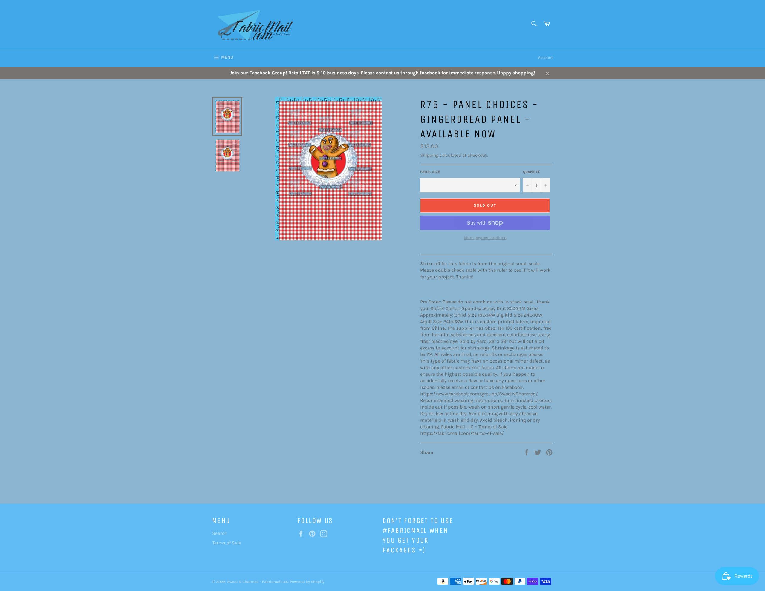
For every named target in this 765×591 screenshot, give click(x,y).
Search (219, 533)
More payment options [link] (485, 237)
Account (545, 57)
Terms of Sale (226, 543)
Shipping (429, 155)
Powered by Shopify (307, 581)
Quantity (531, 172)
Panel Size (430, 172)
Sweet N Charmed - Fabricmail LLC (257, 581)
